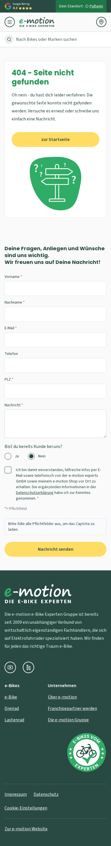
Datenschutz (46, 794)
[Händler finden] (101, 22)
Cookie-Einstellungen (26, 808)
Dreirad (12, 708)
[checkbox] (8, 470)
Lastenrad (14, 720)
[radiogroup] (55, 456)
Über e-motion (62, 697)
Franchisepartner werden (72, 708)
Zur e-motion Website (26, 829)
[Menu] (12, 22)
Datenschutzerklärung (35, 493)
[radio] (8, 456)
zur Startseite (55, 139)
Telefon (11, 354)
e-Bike (11, 697)
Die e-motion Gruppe (68, 720)
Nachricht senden (55, 549)
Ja (17, 456)
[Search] (9, 39)
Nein (42, 456)
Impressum (16, 794)
